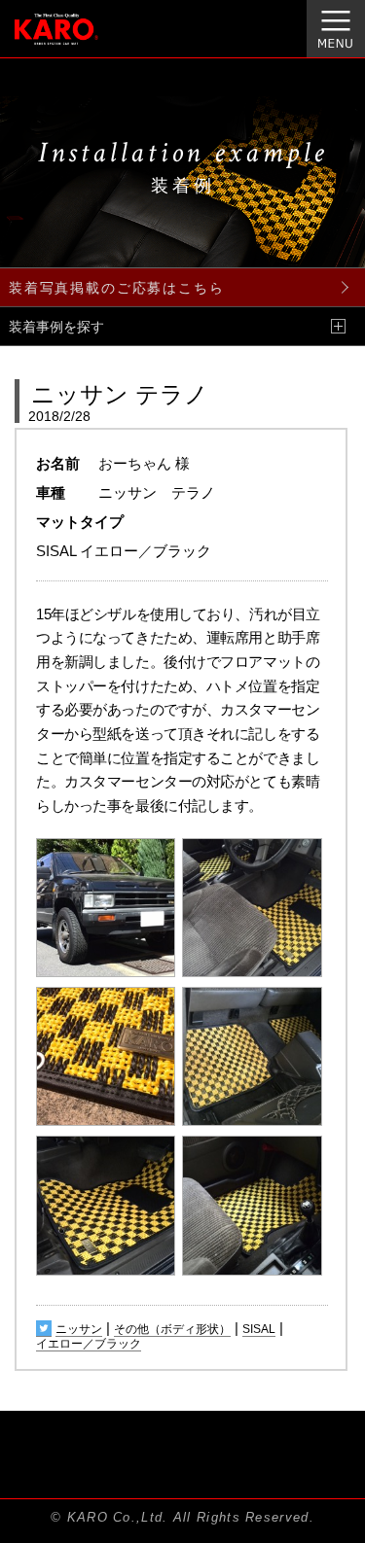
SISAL (258, 1329)
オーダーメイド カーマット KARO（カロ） (81, 40)
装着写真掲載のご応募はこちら (116, 288)
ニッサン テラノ (119, 394)
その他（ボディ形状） (172, 1329)
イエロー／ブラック (88, 1343)
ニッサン (78, 1329)
